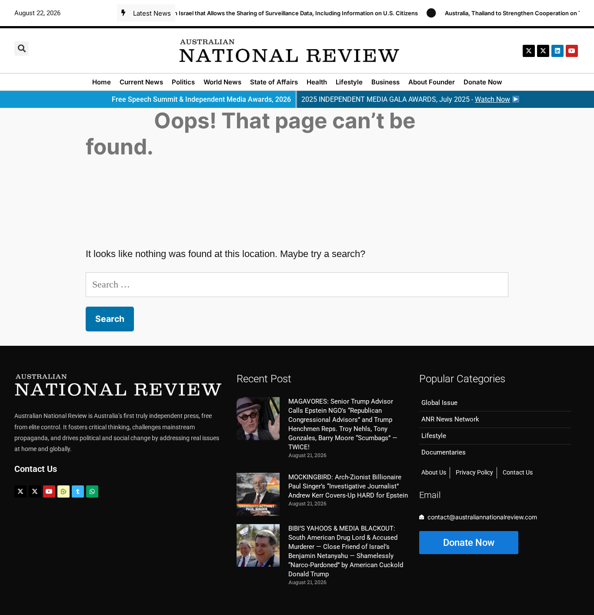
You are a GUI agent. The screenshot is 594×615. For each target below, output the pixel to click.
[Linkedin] (557, 51)
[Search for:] (297, 284)
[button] (21, 48)
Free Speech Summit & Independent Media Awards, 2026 (201, 99)
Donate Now (483, 82)
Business (385, 82)
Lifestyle (349, 82)
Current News (141, 82)
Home (101, 82)
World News (222, 82)
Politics (183, 82)
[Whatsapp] (92, 491)
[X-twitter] (529, 51)
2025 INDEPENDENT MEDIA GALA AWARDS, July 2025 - (405, 99)
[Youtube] (49, 491)
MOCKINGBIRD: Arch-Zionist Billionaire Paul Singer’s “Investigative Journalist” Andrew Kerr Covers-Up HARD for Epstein (348, 486)
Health (317, 82)
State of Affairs (274, 82)
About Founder (431, 82)
